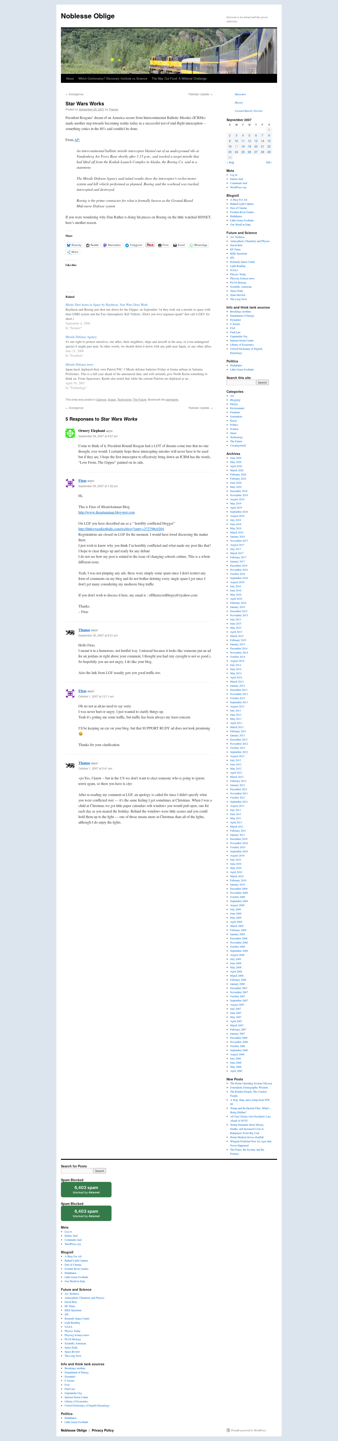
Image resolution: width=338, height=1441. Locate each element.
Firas (82, 480)
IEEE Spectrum (238, 253)
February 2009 (238, 930)
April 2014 (236, 677)
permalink (172, 399)
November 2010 (239, 843)
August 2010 (237, 855)
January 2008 (237, 984)
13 (256, 141)
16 (230, 146)
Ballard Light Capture (242, 203)
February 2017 (238, 557)
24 (236, 152)
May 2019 (235, 503)
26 (249, 152)
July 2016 (235, 586)
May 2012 (235, 768)
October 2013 (237, 698)
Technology (124, 399)
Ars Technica (237, 237)
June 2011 (235, 814)
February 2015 (238, 640)
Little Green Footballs (242, 220)
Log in (233, 175)
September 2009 (239, 901)
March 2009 (236, 926)
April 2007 (236, 1021)
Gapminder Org (238, 336)
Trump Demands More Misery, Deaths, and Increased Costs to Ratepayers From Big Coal (247, 1129)
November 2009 (239, 892)
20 (256, 146)
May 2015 (235, 627)
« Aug (230, 162)
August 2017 (237, 545)
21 (262, 146)
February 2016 (238, 603)
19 (249, 146)
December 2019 (238, 491)
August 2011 (237, 805)
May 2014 (235, 673)
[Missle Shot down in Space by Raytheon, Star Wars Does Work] (141, 316)
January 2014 (237, 685)
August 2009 (237, 905)
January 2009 (237, 934)
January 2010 (237, 884)
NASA (234, 270)
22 (269, 146)
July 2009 (235, 909)
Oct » (269, 162)
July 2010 (235, 859)
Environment (237, 408)
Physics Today (238, 274)
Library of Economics (242, 344)
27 (256, 152)
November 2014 (239, 652)
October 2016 (237, 574)
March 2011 (236, 826)
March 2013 (236, 727)
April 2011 (236, 822)
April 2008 (236, 971)
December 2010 (238, 839)
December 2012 (238, 739)
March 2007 (236, 1025)
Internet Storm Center (242, 340)
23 (230, 152)
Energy (234, 404)
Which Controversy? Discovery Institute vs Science (112, 78)
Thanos (113, 109)
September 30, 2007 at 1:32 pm (98, 486)
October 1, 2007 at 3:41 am (95, 768)
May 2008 (235, 967)
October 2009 (237, 897)
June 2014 (235, 669)
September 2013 (239, 702)
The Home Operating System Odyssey (251, 1083)
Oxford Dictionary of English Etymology (87, 1405)
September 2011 (239, 801)
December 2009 (238, 888)
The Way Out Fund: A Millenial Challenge (179, 78)
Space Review (238, 295)
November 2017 (239, 540)
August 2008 (237, 955)
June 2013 (235, 714)
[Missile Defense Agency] (141, 346)
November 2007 (239, 992)
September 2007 (239, 1000)
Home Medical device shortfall (247, 1137)
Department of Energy (242, 315)
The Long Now (238, 299)
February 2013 (238, 731)
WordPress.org (238, 187)
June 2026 (235, 458)
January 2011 (237, 834)
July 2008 (235, 959)
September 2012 (239, 752)
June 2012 (235, 764)
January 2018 (237, 536)
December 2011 (238, 789)
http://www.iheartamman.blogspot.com (106, 512)
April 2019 (236, 507)
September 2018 (239, 511)
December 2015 (238, 611)
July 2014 (235, 665)
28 (262, 152)
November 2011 (239, 793)
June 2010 (235, 863)
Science (101, 399)
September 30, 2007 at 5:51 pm (98, 635)
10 (236, 141)
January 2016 (237, 607)
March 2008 (236, 975)
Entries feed (236, 179)
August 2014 (237, 661)
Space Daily (236, 290)
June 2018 (235, 524)
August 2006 (237, 1054)
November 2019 (239, 495)
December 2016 (238, 565)
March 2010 (236, 876)
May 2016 (235, 594)
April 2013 (236, 723)
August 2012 (237, 756)
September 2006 (239, 1050)
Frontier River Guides (242, 212)
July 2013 (235, 710)
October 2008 (237, 946)
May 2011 (235, 818)
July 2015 (235, 619)
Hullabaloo (236, 216)
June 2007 (235, 1013)
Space (112, 399)
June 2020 (235, 482)
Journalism (236, 416)
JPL (232, 257)
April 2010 (236, 872)
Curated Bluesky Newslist (249, 111)
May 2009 (235, 917)
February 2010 (238, 880)
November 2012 (239, 743)
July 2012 (235, 760)
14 (262, 141)
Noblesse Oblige (88, 15)
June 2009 (235, 913)
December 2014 (238, 648)
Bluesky (239, 102)
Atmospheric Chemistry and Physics (250, 241)
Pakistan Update (201, 94)
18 (243, 146)
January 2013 (237, 735)
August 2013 (237, 706)
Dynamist (235, 319)
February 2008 (238, 979)
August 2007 (237, 1004)
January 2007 (237, 1033)
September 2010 (239, 851)
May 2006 (235, 1066)
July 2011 (235, 810)
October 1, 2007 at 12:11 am (96, 696)
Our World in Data (240, 224)
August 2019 (237, 499)
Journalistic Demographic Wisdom (249, 1087)
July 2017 (235, 549)
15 (269, 141)
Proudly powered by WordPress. (249, 1430)
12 (249, 141)
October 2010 (237, 847)
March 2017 (236, 553)
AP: (77, 139)
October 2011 (237, 797)
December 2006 (238, 1037)
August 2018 (237, 516)
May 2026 (235, 462)
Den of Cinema (238, 208)
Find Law (235, 332)
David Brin (236, 245)
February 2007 (238, 1029)
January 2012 (237, 785)
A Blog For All (238, 199)
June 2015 (235, 623)
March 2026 (236, 470)
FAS (232, 328)
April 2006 (236, 1071)
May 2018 (235, 528)
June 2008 (235, 963)
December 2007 (238, 988)
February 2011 (238, 830)
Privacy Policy (103, 1430)
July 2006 (235, 1058)
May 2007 (235, 1017)
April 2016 (236, 598)
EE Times (235, 249)
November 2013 (239, 694)
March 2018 (236, 532)
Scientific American (241, 286)
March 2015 (236, 636)
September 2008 (239, 950)
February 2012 (238, 781)
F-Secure (235, 324)
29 (269, 152)
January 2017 (237, 561)
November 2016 (239, 569)
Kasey (233, 420)
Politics (234, 424)
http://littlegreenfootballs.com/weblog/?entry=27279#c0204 (121, 528)
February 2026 (238, 474)
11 (243, 141)
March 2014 (236, 681)
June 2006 (235, 1062)
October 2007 (237, 996)
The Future (139, 399)
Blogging (235, 400)
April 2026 (236, 466)
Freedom (235, 412)
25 (243, 152)
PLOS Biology (238, 282)
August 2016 (237, 582)
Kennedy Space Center (242, 261)
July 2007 (235, 1008)
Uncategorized (238, 445)
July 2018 (235, 520)
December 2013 (238, 690)
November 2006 (239, 1042)
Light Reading (238, 266)
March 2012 (236, 776)
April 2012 (236, 772)
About (70, 78)
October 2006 (237, 1046)
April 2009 (236, 921)
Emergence (74, 94)
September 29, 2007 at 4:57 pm (98, 436)
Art (232, 395)
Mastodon (240, 94)
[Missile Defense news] (141, 376)
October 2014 (237, 656)
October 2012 (237, 747)
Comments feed (238, 183)
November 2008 (239, 942)
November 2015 (239, 615)
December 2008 (238, 938)
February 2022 (238, 478)
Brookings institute (240, 311)
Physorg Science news (242, 278)
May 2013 (235, 718)
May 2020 (235, 487)
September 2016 (239, 578)
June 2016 (235, 590)
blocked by (91, 1191)
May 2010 (235, 868)
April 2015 (236, 632)
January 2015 (237, 644)
